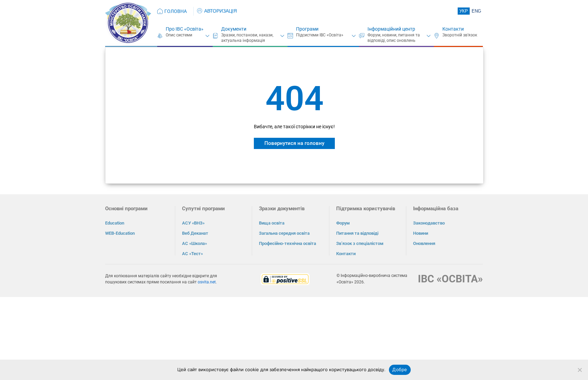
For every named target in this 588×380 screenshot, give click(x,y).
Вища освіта (271, 223)
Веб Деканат (195, 233)
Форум (343, 223)
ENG (476, 11)
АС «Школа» (194, 243)
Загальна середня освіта (284, 233)
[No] (579, 369)
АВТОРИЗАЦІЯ (220, 11)
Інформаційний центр (391, 29)
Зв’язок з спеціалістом (359, 243)
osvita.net (207, 282)
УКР (463, 11)
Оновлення (424, 243)
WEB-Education (120, 233)
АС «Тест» (192, 253)
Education (114, 223)
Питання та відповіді (357, 233)
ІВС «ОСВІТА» (450, 279)
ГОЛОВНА (175, 11)
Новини (420, 233)
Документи (233, 29)
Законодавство (429, 223)
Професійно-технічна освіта (287, 243)
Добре (399, 369)
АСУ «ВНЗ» (193, 223)
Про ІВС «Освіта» (184, 29)
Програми (307, 29)
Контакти (453, 29)
